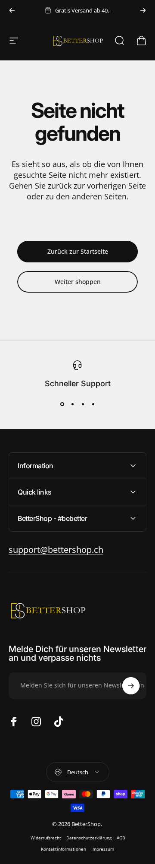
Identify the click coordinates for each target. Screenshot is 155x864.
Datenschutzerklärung (89, 838)
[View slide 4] (93, 404)
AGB (121, 838)
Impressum (102, 849)
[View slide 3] (83, 404)
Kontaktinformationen (63, 849)
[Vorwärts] (142, 10)
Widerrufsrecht (46, 838)
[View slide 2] (72, 404)
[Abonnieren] (131, 685)
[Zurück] (12, 10)
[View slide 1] (62, 404)
